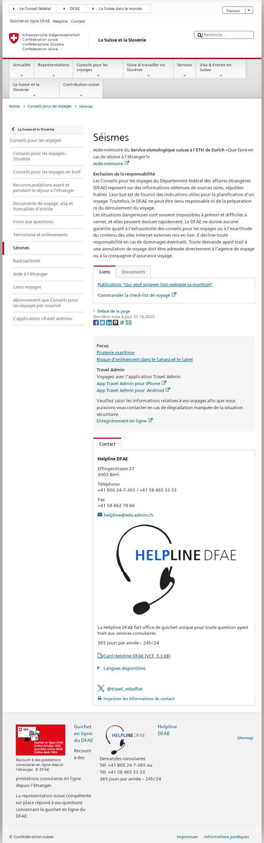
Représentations (53, 64)
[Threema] (116, 322)
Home (14, 106)
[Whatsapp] (122, 322)
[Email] (128, 322)
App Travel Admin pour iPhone (128, 383)
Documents (133, 271)
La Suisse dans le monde (120, 9)
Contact (105, 444)
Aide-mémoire (108, 163)
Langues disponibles (123, 668)
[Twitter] (103, 322)
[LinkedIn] (109, 322)
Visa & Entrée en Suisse (215, 67)
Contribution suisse (81, 84)
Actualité (22, 64)
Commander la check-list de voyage (134, 295)
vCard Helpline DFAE (135, 656)
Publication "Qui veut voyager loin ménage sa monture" (155, 284)
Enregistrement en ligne (121, 421)
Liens (102, 271)
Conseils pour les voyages (92, 67)
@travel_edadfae (124, 689)
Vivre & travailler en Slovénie (146, 67)
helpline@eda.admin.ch (128, 515)
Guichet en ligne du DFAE (83, 733)
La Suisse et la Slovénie (26, 87)
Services (184, 64)
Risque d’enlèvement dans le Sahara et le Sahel (145, 359)
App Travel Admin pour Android (130, 390)
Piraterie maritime (115, 352)
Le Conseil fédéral (35, 9)
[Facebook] (96, 322)
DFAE (75, 9)
